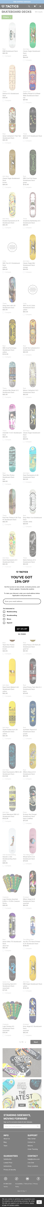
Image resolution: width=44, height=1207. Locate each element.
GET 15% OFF (22, 629)
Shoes (9, 619)
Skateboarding (12, 611)
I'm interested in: (9, 608)
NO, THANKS (22, 634)
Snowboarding (12, 615)
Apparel (9, 623)
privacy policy (14, 1205)
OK (39, 1202)
